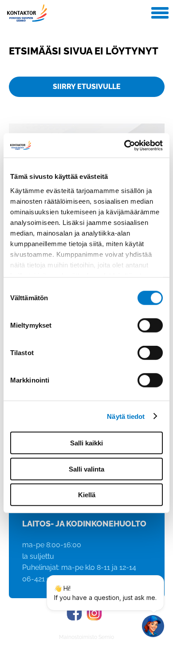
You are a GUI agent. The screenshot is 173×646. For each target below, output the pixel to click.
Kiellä (86, 495)
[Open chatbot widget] (153, 626)
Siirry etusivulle (87, 86)
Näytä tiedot (126, 416)
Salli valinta (86, 468)
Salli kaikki (86, 443)
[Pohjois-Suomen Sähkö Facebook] (74, 613)
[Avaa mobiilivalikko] (160, 14)
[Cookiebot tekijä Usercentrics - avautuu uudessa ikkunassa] (124, 145)
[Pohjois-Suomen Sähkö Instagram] (94, 613)
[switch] (150, 325)
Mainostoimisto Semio (86, 637)
